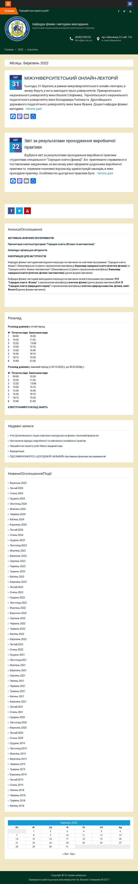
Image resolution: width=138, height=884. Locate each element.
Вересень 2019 (18, 759)
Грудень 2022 (17, 597)
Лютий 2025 (16, 488)
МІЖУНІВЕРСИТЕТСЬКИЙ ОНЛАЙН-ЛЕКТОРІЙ (71, 78)
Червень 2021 (17, 686)
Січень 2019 (16, 785)
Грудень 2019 (17, 743)
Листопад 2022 (18, 602)
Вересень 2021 (18, 670)
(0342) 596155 (83, 37)
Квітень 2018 (17, 805)
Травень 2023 (17, 571)
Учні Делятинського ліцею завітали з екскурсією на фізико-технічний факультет (54, 435)
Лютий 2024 (16, 529)
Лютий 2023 (16, 587)
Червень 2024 (17, 514)
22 (33, 843)
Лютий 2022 (16, 644)
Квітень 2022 (17, 634)
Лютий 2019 (16, 779)
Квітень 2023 (17, 576)
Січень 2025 (16, 493)
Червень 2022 (17, 623)
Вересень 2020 (18, 727)
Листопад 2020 (18, 722)
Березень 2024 (18, 524)
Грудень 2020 (17, 717)
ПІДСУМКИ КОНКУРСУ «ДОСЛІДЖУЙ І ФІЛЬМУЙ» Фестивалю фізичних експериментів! (58, 456)
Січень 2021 (16, 712)
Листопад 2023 (18, 545)
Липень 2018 (17, 790)
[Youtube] (130, 11)
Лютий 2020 (16, 733)
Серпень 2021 (17, 675)
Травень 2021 (17, 691)
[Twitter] (124, 11)
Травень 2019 (17, 769)
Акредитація (17, 451)
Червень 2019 (17, 764)
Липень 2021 (17, 680)
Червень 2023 (17, 566)
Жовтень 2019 (18, 753)
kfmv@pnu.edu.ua (83, 40)
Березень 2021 (18, 701)
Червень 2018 (17, 795)
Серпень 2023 (17, 561)
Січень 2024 (16, 535)
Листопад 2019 (18, 748)
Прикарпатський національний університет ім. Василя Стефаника (65, 879)
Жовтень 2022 (18, 608)
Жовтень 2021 (18, 665)
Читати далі (34, 108)
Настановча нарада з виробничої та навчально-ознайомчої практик (48, 440)
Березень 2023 (18, 582)
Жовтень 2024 (18, 509)
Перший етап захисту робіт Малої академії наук (36, 446)
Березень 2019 (18, 774)
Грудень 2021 (17, 654)
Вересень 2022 (18, 613)
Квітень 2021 (17, 696)
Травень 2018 (17, 800)
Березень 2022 (18, 639)
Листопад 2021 (18, 660)
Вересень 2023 (18, 556)
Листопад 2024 (18, 503)
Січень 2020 (16, 738)
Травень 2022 (17, 628)
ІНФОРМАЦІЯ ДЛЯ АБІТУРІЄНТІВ (27, 256)
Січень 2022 (16, 649)
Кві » (72, 854)
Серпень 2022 (17, 618)
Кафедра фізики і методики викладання (60, 24)
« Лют (65, 854)
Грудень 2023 (17, 540)
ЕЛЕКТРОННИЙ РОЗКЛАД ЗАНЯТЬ (28, 407)
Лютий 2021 (16, 706)
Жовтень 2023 (18, 550)
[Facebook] (118, 11)
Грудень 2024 (17, 498)
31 (67, 847)
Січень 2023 (16, 592)
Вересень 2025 (18, 483)
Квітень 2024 (17, 519)
